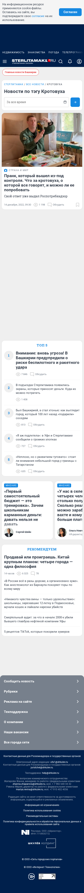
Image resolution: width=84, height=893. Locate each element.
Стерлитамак (13, 84)
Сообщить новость (19, 681)
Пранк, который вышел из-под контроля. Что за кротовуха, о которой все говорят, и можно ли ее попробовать (39, 182)
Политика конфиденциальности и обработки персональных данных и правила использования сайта (42, 823)
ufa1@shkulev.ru (59, 762)
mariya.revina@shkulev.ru (29, 789)
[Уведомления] (70, 61)
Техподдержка (16, 712)
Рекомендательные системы (42, 816)
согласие (38, 16)
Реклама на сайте (18, 702)
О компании (13, 722)
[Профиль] (79, 61)
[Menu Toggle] (4, 61)
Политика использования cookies (42, 810)
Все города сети (16, 742)
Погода (53, 52)
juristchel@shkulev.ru (42, 767)
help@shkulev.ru (50, 773)
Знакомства (36, 52)
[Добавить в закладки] (77, 204)
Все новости (35, 84)
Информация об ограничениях (42, 805)
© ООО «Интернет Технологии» (42, 867)
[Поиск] (60, 61)
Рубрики (11, 691)
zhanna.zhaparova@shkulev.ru (29, 784)
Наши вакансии (16, 732)
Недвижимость (13, 52)
